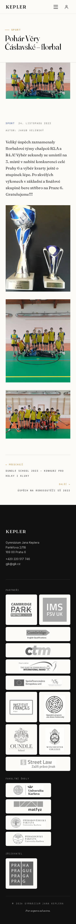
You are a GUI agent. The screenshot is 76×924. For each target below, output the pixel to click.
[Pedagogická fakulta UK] (28, 839)
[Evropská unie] (38, 683)
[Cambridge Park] (21, 610)
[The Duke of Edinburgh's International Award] (38, 666)
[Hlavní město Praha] (21, 873)
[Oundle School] (21, 739)
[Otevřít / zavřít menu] (55, 6)
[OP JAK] (55, 707)
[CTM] (38, 650)
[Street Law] (38, 764)
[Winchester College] (55, 739)
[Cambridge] (38, 634)
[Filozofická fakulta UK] (28, 790)
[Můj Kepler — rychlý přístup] (66, 7)
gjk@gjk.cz (13, 564)
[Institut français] (21, 707)
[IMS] (55, 610)
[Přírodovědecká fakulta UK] (28, 823)
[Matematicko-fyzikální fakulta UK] (28, 806)
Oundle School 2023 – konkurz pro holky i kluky (35, 470)
